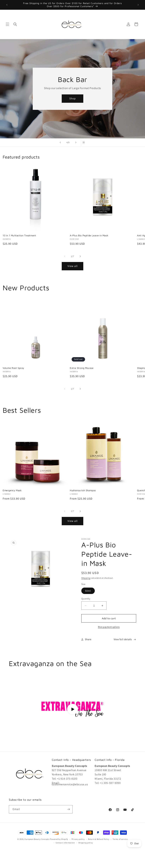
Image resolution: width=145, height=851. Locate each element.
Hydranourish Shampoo (83, 490)
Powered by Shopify (59, 839)
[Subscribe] (68, 809)
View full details (123, 639)
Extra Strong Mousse (81, 368)
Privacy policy (78, 839)
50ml (88, 590)
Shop (72, 98)
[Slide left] (65, 256)
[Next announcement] (138, 5)
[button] (7, 24)
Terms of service (120, 839)
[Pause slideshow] (85, 142)
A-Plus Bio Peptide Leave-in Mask (89, 235)
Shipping (85, 578)
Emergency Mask (12, 490)
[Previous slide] (60, 142)
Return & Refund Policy (98, 839)
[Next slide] (76, 142)
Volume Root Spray (13, 368)
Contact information (65, 842)
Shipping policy (85, 842)
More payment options (109, 626)
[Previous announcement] (7, 5)
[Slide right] (80, 256)
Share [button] (88, 639)
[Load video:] (72, 709)
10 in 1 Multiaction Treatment (19, 235)
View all (73, 266)
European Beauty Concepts (37, 839)
